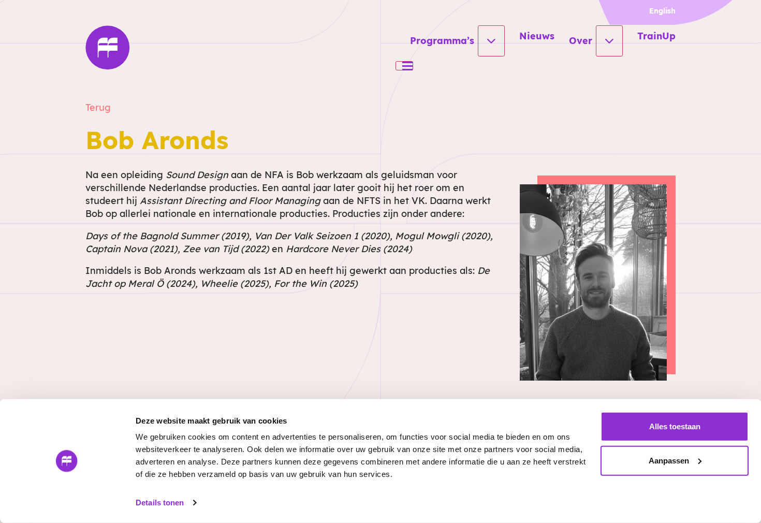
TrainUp (656, 36)
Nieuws (536, 36)
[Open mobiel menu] (404, 65)
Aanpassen (669, 460)
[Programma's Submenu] (491, 40)
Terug (98, 107)
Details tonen (160, 502)
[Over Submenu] (609, 40)
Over (580, 41)
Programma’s (442, 41)
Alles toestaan (674, 426)
